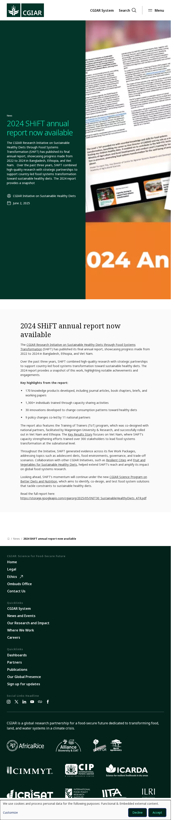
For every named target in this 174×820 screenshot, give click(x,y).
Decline (137, 812)
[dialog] (85, 810)
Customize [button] (10, 812)
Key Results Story (80, 434)
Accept (157, 812)
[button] (101, 10)
